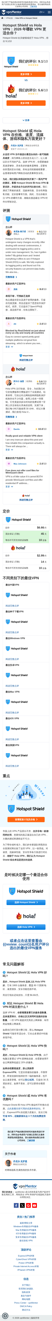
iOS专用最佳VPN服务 (26, 1233)
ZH (41, 12)
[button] (5, 1315)
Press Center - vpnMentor (26, 1303)
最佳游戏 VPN (26, 1240)
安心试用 (29, 1080)
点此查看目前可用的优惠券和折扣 (23, 1108)
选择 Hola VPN (25, 927)
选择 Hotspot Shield (25, 902)
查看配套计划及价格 (25, 819)
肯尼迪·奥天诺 (20, 231)
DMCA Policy (26, 1306)
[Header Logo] (11, 12)
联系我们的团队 (26, 1288)
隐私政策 (26, 1292)
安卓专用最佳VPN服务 (26, 1237)
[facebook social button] (16, 1205)
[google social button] (28, 1205)
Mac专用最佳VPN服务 (26, 1230)
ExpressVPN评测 (26, 1256)
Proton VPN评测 (26, 1263)
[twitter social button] (22, 1205)
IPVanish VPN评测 (26, 1270)
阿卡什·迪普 (19, 381)
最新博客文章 (26, 1223)
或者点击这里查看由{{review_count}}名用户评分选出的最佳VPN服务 (26, 944)
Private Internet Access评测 (26, 1266)
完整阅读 (10, 277)
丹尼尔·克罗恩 (17, 145)
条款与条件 (26, 1296)
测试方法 (26, 1310)
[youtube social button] (34, 1205)
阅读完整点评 (26, 360)
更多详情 (25, 74)
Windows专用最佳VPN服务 (26, 1226)
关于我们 (26, 1285)
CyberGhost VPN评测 (26, 1259)
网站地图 (26, 1299)
